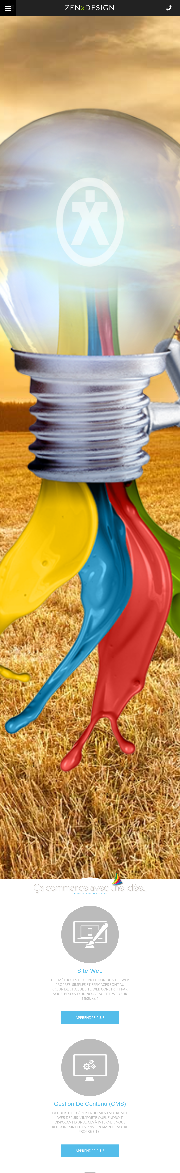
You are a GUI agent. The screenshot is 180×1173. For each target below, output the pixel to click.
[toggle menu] (8, 8)
